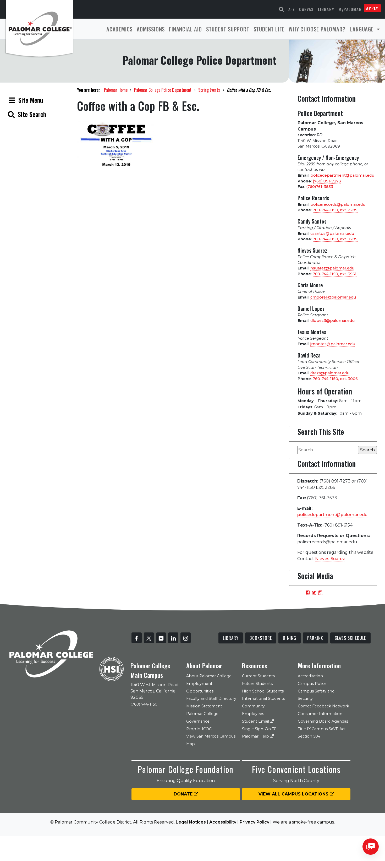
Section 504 (309, 736)
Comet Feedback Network (323, 706)
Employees (253, 713)
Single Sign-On (257, 729)
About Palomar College (209, 676)
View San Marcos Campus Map (210, 740)
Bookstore (261, 638)
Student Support (227, 29)
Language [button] (362, 29)
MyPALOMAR (350, 9)
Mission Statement (204, 706)
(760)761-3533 (319, 186)
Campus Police (312, 683)
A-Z (291, 9)
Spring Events (209, 90)
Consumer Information (320, 713)
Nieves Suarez (330, 558)
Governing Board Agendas (323, 721)
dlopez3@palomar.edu (332, 320)
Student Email (256, 721)
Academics (119, 29)
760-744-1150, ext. (335, 210)
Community (253, 706)
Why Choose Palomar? (317, 29)
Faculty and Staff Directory (211, 698)
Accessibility (222, 822)
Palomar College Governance (202, 717)
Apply (372, 8)
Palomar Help (256, 736)
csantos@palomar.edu (332, 233)
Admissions (151, 29)
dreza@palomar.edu (329, 373)
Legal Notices (191, 822)
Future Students (257, 683)
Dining (289, 638)
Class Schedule (350, 638)
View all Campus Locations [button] (294, 794)
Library (326, 9)
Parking (315, 638)
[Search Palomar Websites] (281, 9)
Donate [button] (184, 794)
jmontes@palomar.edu (332, 344)
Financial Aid (185, 29)
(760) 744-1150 (143, 704)
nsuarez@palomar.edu (332, 268)
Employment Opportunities (199, 687)
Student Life (269, 29)
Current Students (258, 676)
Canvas (306, 9)
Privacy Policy (254, 822)
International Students (263, 698)
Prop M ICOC (199, 729)
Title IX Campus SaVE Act (322, 729)
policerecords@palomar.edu (337, 204)
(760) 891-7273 (327, 181)
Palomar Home (116, 90)
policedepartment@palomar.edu (342, 175)
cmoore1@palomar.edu (333, 297)
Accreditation (310, 676)
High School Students (263, 691)
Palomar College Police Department (162, 90)
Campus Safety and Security (316, 695)
